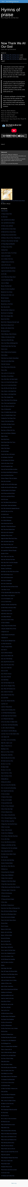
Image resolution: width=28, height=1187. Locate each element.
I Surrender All (4, 637)
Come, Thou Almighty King (7, 397)
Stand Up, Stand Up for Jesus (7, 998)
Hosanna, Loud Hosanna (6, 568)
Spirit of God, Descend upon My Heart (9, 989)
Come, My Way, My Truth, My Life (8, 388)
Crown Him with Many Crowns (7, 424)
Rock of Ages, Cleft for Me (7, 947)
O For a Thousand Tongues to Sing (8, 818)
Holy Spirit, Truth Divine (6, 565)
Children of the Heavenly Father (8, 337)
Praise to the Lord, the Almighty (8, 917)
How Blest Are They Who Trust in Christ (10, 571)
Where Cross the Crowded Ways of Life (9, 1151)
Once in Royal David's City (7, 851)
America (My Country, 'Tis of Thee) (9, 253)
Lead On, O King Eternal (6, 706)
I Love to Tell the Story (6, 601)
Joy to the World (4, 697)
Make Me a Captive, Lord (6, 742)
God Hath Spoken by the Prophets (8, 490)
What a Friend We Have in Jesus (8, 1124)
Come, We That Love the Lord (7, 406)
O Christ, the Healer (5, 794)
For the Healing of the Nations (7, 460)
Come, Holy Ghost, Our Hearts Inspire (9, 379)
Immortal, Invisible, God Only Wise (9, 604)
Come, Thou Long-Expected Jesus (8, 403)
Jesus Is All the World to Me (7, 655)
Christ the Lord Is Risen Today (7, 361)
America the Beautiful (5, 256)
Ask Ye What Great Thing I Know (8, 277)
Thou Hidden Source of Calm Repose (9, 1076)
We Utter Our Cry (5, 1115)
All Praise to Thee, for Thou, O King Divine (10, 238)
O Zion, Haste (4, 902)
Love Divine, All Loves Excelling (8, 739)
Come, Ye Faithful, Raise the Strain (8, 412)
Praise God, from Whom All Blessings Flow (10, 908)
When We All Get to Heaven (7, 1145)
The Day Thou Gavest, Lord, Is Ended (9, 1028)
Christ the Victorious (5, 364)
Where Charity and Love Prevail (8, 1148)
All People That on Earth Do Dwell (8, 235)
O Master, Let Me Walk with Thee (8, 845)
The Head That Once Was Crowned (8, 1037)
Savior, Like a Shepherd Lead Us (8, 953)
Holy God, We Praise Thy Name (8, 559)
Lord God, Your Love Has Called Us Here (10, 733)
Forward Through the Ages (7, 466)
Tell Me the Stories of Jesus (7, 1013)
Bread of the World (5, 319)
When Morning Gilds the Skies (7, 1142)
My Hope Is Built (5, 767)
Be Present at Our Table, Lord (7, 295)
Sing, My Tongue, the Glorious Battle (9, 971)
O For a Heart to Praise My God (8, 815)
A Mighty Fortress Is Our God (7, 262)
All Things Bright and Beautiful (8, 244)
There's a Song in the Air (6, 1049)
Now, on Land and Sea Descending (8, 788)
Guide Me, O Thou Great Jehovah (8, 526)
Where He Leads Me (5, 1154)
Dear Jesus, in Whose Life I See (8, 430)
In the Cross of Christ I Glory (7, 619)
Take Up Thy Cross (5, 1010)
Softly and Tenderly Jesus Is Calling (8, 980)
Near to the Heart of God (6, 776)
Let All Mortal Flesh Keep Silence (8, 712)
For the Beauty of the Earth (7, 457)
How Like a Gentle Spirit (6, 583)
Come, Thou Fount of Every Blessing (9, 400)
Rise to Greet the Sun (5, 941)
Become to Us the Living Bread (7, 289)
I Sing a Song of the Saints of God (8, 625)
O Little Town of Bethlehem (7, 833)
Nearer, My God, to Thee (6, 773)
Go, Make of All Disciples (6, 517)
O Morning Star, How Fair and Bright (9, 848)
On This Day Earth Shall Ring (7, 860)
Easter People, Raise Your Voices (8, 442)
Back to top (14, 1183)
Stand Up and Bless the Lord (7, 995)
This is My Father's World (6, 1064)
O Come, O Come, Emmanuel (7, 806)
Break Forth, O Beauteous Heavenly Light (10, 322)
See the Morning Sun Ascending (8, 959)
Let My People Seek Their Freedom (8, 715)
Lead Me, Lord (4, 703)
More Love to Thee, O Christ (7, 752)
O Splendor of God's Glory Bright (8, 881)
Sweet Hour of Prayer (5, 1001)
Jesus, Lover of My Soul (6, 667)
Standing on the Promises (6, 992)
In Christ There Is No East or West (8, 607)
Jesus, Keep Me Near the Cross (7, 661)
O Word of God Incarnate (6, 893)
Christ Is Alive (4, 349)
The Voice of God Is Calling (7, 1058)
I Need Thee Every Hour (6, 610)
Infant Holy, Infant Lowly (6, 613)
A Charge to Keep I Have (6, 213)
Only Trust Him (4, 857)
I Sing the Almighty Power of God (8, 628)
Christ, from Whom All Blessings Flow (9, 343)
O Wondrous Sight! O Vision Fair (8, 890)
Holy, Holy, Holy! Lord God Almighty (9, 562)
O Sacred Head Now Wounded (7, 872)
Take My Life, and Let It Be (7, 1004)
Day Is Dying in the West (6, 427)
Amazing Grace (4, 250)
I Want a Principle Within (6, 646)
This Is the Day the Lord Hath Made (9, 1067)
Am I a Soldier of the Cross (7, 259)
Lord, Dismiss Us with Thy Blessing (9, 730)
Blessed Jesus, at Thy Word (7, 304)
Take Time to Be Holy (6, 1007)
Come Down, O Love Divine (7, 376)
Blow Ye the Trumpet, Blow (7, 316)
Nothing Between (4, 779)
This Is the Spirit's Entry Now (7, 1070)
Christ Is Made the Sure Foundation (8, 352)
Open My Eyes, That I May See (8, 866)
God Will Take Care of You (7, 511)
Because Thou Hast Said (6, 286)
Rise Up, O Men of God (6, 944)
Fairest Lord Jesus (5, 445)
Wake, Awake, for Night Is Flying (8, 1100)
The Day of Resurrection (6, 1025)
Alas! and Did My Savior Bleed (7, 219)
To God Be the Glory (5, 1085)
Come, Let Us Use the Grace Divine (8, 385)
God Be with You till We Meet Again (9, 484)
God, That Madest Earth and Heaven (9, 502)
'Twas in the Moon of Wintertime (8, 1094)
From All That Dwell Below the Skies (9, 469)
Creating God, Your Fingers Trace (8, 418)
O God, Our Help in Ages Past (7, 821)
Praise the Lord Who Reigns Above (8, 914)
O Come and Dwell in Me (6, 803)
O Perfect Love (4, 869)
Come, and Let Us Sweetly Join (7, 373)
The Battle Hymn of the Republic (8, 1016)
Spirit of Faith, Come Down (7, 986)
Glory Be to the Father (6, 481)
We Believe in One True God (7, 1103)
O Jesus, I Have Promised (6, 830)
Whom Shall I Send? (5, 1163)
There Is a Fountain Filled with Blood (9, 1046)
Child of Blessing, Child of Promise (8, 334)
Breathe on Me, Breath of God (7, 328)
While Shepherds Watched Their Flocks (9, 1157)
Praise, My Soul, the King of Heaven (9, 911)
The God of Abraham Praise (7, 1034)
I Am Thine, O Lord (5, 589)
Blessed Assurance (5, 298)
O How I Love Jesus (5, 827)
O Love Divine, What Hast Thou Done (9, 836)
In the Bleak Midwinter (6, 616)
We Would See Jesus (5, 1121)
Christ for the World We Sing (7, 340)
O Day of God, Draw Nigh (6, 809)
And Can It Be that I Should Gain (8, 268)
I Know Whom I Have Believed (8, 595)
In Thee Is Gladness (5, 622)
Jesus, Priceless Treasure (6, 673)
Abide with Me (4, 210)
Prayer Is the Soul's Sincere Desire (8, 920)
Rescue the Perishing (5, 938)
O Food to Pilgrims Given (6, 812)
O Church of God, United (6, 797)
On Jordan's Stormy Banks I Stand (8, 854)
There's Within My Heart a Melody (8, 1052)
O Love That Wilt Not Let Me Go (8, 842)
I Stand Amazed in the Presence (8, 634)
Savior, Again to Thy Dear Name (8, 950)
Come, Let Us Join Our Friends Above (9, 382)
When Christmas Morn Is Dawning (8, 1130)
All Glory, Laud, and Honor (7, 225)
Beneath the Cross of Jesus (6, 292)
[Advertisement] (14, 29)
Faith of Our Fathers (5, 448)
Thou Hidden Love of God (6, 1073)
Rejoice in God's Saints (6, 929)
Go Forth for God (5, 514)
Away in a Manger (5, 283)
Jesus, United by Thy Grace (7, 691)
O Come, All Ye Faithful (6, 800)
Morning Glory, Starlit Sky (7, 755)
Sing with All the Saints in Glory (8, 977)
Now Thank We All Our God (12, 1)
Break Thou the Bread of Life (7, 325)
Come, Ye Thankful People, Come (8, 415)
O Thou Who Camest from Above (8, 884)
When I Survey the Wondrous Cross (8, 1136)
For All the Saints (5, 451)
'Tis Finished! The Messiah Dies (8, 1079)
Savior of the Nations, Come (7, 956)
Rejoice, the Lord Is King (6, 932)
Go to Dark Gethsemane (6, 520)
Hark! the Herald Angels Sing (7, 541)
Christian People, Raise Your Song (8, 346)
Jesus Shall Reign (4, 679)
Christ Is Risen (4, 355)
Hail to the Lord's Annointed (7, 532)
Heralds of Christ (4, 553)
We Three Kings (4, 1112)
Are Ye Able (3, 274)
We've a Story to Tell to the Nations (8, 1118)
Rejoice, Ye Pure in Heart (6, 935)
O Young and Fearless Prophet (7, 899)
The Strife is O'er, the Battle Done (8, 1055)
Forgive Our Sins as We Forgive (8, 454)
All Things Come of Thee (6, 247)
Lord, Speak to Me (5, 736)
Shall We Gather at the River (7, 962)
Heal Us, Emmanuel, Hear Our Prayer (9, 547)
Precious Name (4, 923)
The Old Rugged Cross (6, 1043)
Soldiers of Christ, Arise (6, 983)
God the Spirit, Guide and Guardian (8, 505)
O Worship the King (5, 896)
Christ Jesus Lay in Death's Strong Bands (9, 358)
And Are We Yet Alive (6, 265)
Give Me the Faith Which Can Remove (9, 472)
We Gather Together (5, 1106)
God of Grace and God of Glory (8, 493)
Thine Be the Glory (5, 1061)
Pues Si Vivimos (4, 926)
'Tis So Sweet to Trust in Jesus (7, 1082)
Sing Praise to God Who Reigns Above (9, 974)
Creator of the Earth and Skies (7, 421)
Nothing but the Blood (6, 782)
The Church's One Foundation (7, 1019)
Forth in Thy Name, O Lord (7, 463)
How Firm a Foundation (6, 580)
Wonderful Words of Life (6, 1166)
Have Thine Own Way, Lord (7, 544)
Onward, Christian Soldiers (7, 863)
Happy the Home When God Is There (9, 538)
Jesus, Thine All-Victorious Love (8, 688)
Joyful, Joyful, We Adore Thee (7, 694)
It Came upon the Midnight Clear (8, 640)
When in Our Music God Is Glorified (9, 1133)
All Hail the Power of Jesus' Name (8, 228)
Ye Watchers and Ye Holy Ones (7, 1175)
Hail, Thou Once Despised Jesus (8, 529)
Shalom (2, 965)
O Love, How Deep (5, 839)
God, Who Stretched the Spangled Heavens (10, 508)
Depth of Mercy (4, 436)
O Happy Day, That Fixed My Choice (9, 824)
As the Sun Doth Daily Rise (7, 280)
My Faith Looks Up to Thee (7, 761)
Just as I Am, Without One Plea (7, 700)
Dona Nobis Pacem (5, 439)
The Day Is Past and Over (6, 1022)
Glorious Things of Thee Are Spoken (9, 478)
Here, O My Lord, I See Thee (7, 556)
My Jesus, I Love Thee (6, 770)
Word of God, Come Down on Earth (9, 1169)
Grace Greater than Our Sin (7, 523)
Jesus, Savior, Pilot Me (6, 676)
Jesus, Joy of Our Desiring (6, 658)
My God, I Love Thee (5, 764)
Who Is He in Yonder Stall (6, 1160)
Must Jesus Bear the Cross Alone (8, 758)
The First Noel (4, 1031)
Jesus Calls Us (4, 649)
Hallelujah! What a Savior (6, 535)
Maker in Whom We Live (6, 745)
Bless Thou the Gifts (5, 307)
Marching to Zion (5, 749)
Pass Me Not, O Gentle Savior (7, 905)
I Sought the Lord (5, 631)
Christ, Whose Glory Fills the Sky (8, 367)
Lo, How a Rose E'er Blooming (7, 727)
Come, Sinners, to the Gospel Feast (8, 391)
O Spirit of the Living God (7, 878)
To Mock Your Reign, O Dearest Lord (9, 1088)
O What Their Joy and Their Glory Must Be (10, 887)
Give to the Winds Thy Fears (7, 475)
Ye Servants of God (5, 1172)
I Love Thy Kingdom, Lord (7, 598)
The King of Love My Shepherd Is (8, 1040)
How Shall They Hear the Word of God (9, 586)
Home (3, 1)
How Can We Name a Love (7, 574)
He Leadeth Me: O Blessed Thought (8, 550)
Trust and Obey (4, 1091)
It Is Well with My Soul (6, 643)
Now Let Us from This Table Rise (8, 785)
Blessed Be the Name (5, 301)
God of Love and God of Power (8, 496)
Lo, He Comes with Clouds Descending (9, 724)
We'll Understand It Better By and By (9, 1109)
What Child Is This (5, 1127)
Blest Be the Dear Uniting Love (7, 310)
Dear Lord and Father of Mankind (8, 433)
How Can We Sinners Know (7, 577)
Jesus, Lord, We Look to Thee (7, 664)
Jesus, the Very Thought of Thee (8, 685)
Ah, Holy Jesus (4, 216)
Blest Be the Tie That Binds (7, 313)
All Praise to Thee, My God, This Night (9, 241)
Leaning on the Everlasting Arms (8, 709)
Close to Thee (4, 370)
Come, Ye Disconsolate (6, 409)
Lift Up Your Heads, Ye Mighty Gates (9, 721)
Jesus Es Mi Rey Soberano (6, 652)
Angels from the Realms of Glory (8, 271)
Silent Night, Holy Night (6, 968)
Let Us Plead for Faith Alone (7, 718)
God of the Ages (4, 499)
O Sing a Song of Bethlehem (7, 875)
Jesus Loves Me (4, 670)
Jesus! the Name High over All (7, 682)
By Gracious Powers (5, 331)
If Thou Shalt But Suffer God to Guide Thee (10, 592)
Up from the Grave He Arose (7, 1097)
